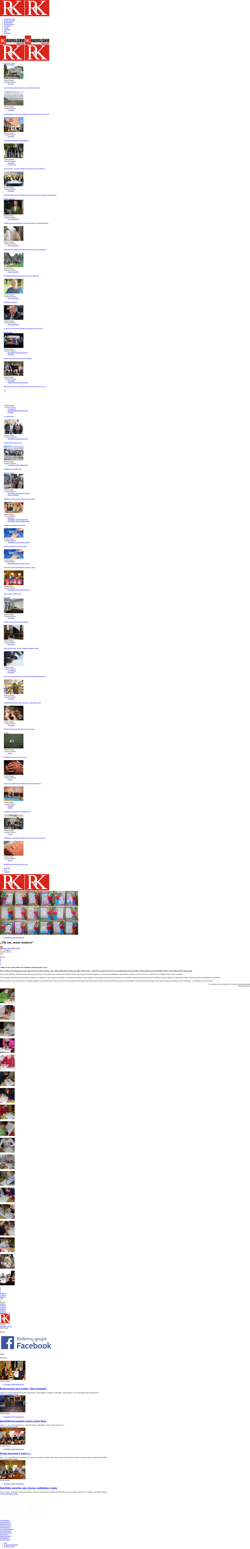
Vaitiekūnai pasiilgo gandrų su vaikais (13, 442)
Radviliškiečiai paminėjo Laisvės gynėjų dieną (23, 1421)
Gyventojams (12, 165)
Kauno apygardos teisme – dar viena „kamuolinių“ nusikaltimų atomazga (21, 648)
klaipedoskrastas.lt (5, 1525)
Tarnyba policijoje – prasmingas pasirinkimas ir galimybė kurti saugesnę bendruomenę (24, 168)
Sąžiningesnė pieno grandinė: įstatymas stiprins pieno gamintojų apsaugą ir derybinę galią (25, 249)
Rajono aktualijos (9, 21)
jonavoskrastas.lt (5, 1522)
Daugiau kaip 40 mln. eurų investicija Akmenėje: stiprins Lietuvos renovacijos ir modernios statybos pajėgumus (30, 195)
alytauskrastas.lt (5, 1520)
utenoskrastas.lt (4, 1538)
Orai (5, 31)
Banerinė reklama (9, 1546)
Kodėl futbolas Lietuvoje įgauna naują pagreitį (15, 757)
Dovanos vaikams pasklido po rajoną (12, 593)
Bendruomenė (8, 22)
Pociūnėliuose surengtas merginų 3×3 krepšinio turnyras (17, 811)
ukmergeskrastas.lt (5, 1536)
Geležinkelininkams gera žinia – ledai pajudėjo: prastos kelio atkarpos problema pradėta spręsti (26, 114)
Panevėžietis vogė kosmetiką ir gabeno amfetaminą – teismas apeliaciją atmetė (22, 702)
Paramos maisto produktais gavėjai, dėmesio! (14, 525)
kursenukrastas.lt (5, 1527)
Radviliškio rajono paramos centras (18, 493)
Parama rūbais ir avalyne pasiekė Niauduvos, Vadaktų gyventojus (19, 567)
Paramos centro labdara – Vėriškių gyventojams (15, 546)
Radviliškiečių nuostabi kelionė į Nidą (12, 469)
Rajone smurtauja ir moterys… (15, 1453)
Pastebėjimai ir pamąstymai (10, 302)
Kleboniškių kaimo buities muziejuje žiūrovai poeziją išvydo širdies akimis (21, 275)
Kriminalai (7, 26)
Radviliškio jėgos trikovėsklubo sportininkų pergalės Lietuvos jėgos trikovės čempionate (24, 838)
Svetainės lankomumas (11, 1545)
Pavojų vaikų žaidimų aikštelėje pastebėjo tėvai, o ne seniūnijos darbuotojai (22, 87)
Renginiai (11, 354)
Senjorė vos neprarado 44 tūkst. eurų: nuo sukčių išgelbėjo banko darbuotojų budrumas (24, 676)
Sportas (6, 28)
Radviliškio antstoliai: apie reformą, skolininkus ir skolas (28, 1488)
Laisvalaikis (11, 381)
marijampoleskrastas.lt (7, 1529)
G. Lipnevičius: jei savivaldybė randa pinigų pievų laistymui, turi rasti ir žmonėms (23, 328)
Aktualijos (9, 19)
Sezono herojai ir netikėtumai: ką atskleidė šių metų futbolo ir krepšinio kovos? (22, 783)
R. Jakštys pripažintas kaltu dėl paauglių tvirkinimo (16, 621)
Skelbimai (7, 29)
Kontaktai (7, 33)
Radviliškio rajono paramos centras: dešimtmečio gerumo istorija (19, 499)
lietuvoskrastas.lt (5, 1540)
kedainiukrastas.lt (5, 1524)
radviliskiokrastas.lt (6, 1532)
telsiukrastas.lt (4, 1534)
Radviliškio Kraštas (6, 1326)
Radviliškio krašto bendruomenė (18, 352)
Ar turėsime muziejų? (9, 416)
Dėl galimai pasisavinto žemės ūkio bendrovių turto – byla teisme (19, 729)
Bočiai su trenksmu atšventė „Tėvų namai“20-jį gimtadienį (18, 358)
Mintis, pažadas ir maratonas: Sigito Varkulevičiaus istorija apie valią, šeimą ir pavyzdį (24, 386)
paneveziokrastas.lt (6, 1531)
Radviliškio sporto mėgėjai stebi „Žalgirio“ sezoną (16, 864)
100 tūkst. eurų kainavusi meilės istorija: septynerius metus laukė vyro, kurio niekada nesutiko (26, 223)
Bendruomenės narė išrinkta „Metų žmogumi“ (23, 1388)
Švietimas (11, 412)
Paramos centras (9, 24)
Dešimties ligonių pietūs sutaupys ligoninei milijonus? (16, 140)
